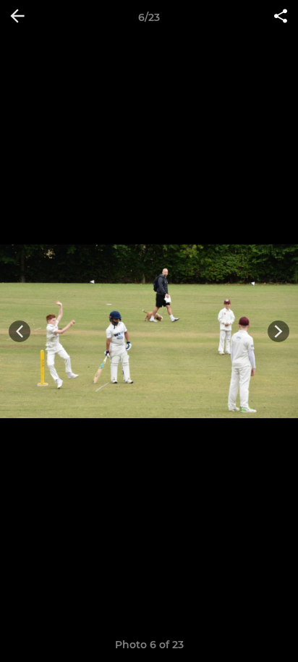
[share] (280, 17)
